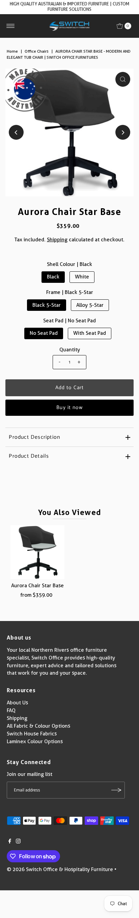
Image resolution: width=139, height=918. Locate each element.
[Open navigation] (10, 26)
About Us (17, 703)
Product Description (34, 437)
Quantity (69, 350)
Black (53, 277)
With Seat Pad (89, 333)
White (82, 277)
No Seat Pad (44, 333)
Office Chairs (37, 51)
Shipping (57, 240)
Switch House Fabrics (32, 734)
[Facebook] (9, 842)
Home (12, 51)
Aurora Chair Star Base (37, 586)
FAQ (11, 710)
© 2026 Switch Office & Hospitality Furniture (60, 869)
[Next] (122, 132)
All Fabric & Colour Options (38, 726)
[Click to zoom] (122, 79)
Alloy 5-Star (90, 305)
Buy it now (69, 407)
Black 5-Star (46, 305)
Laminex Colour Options (35, 741)
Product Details (29, 456)
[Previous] (16, 132)
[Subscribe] (116, 790)
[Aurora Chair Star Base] (37, 552)
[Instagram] (18, 842)
